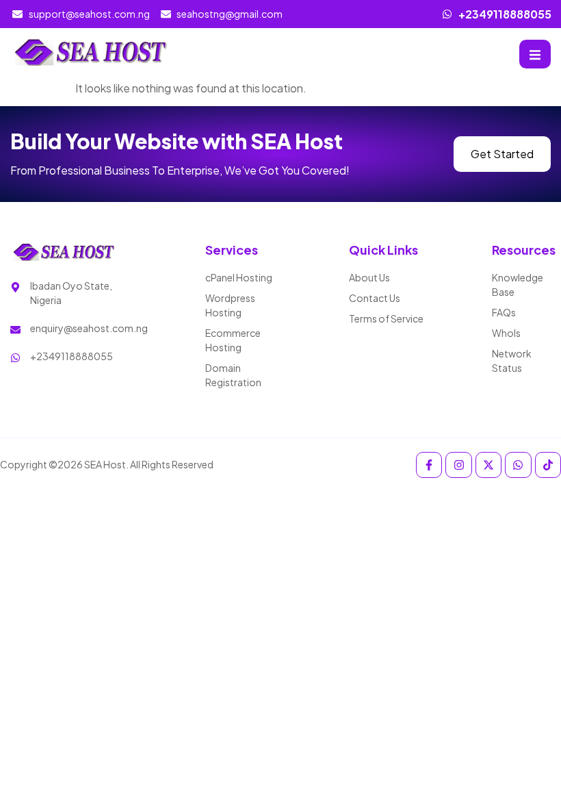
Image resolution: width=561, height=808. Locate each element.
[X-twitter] (488, 465)
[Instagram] (458, 465)
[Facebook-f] (429, 465)
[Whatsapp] (518, 465)
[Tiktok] (548, 465)
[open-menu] (535, 54)
